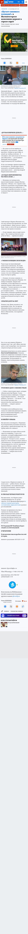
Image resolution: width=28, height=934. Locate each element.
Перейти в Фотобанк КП (20, 88)
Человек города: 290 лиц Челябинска (10, 5)
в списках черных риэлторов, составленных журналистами (13, 503)
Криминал (6, 611)
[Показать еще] (23, 63)
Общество (4, 144)
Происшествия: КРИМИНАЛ (17, 611)
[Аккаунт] (26, 2)
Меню (2, 2)
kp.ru (25, 601)
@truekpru (16, 596)
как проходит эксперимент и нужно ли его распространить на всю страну (13, 139)
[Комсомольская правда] (8, 2)
